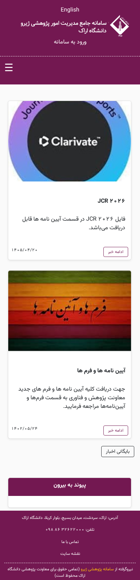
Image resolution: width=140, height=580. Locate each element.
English (70, 10)
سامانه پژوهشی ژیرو (97, 569)
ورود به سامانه (70, 42)
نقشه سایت (70, 554)
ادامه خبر (115, 252)
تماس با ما (70, 542)
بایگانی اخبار (118, 451)
